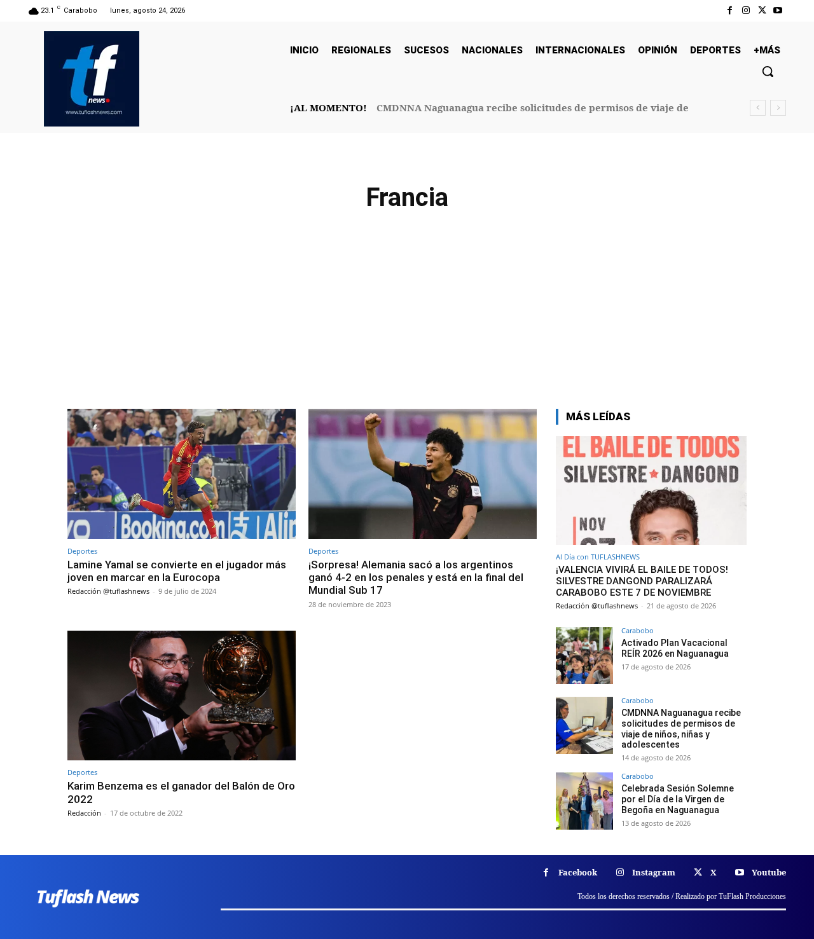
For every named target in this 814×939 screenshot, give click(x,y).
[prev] (758, 108)
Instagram (653, 872)
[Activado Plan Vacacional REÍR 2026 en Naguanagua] (584, 655)
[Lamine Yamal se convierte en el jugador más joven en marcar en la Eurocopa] (181, 474)
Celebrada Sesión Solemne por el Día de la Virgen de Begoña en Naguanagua (677, 799)
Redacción (84, 813)
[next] (778, 108)
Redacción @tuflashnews (108, 591)
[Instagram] (746, 10)
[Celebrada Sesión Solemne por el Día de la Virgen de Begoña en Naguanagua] (584, 801)
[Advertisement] (407, 313)
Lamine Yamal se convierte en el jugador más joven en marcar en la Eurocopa (176, 571)
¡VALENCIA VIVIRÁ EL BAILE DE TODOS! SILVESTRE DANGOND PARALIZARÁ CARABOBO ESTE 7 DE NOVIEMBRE (642, 581)
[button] (767, 71)
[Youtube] (778, 10)
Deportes (82, 550)
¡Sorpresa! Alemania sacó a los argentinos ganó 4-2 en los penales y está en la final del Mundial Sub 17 (415, 577)
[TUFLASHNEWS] (91, 79)
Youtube (769, 872)
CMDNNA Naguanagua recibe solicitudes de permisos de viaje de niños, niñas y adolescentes (681, 729)
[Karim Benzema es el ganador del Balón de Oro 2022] (181, 696)
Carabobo (637, 630)
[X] (762, 10)
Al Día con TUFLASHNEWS (598, 556)
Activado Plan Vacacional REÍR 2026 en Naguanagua (675, 648)
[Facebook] (730, 10)
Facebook (577, 872)
